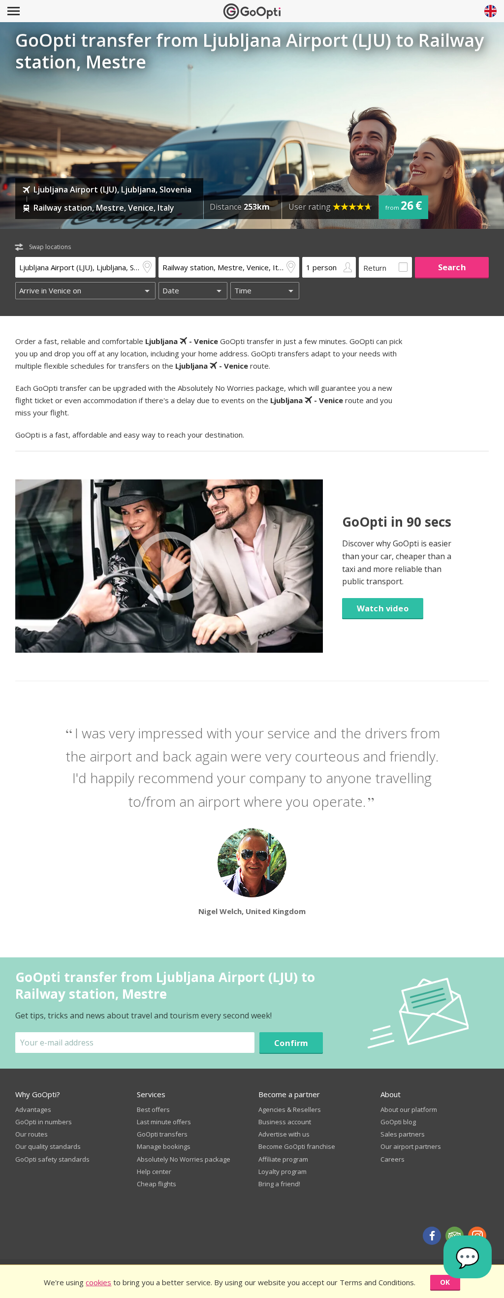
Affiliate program (283, 1159)
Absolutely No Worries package (183, 1159)
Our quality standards (48, 1146)
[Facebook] (432, 1236)
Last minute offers (164, 1121)
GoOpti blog (398, 1121)
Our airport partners (410, 1146)
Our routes (31, 1134)
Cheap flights (156, 1183)
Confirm (291, 1042)
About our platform (408, 1109)
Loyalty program (282, 1171)
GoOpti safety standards (52, 1159)
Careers (392, 1159)
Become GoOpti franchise (296, 1146)
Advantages (33, 1109)
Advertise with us (284, 1134)
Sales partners (402, 1134)
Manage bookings (163, 1146)
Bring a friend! (279, 1183)
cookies (98, 1282)
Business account (284, 1121)
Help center (154, 1171)
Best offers (153, 1109)
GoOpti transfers (162, 1134)
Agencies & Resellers (289, 1109)
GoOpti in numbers (43, 1121)
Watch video (383, 608)
